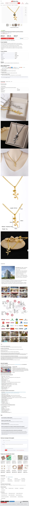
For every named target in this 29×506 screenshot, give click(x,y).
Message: (4, 444)
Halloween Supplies (10, 479)
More (1, 499)
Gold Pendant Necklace (20, 496)
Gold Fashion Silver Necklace (13, 496)
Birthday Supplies (23, 479)
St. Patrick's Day (2, 479)
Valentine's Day (16, 478)
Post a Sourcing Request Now (20, 450)
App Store (2, 501)
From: (4, 440)
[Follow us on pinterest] (27, 501)
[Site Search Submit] (19, 3)
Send (6, 450)
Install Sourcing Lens (4, 502)
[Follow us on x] (24, 501)
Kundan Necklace (22, 488)
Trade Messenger (12, 501)
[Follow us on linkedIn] (20, 502)
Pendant (6, 488)
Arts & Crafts (4, 5)
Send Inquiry (7, 38)
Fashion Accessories (8, 5)
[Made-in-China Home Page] (14, 1)
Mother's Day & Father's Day (17, 479)
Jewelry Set (2, 488)
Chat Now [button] (22, 38)
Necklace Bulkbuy (3, 498)
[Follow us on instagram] (25, 501)
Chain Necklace (16, 5)
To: (4, 442)
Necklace (13, 5)
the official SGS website (17, 364)
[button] (2, 3)
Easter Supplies (23, 478)
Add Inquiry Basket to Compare (14, 27)
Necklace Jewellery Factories (19, 493)
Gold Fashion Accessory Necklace (5, 496)
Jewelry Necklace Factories (4, 493)
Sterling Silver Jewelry (11, 488)
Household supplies (3, 478)
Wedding (9, 478)
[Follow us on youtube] (26, 501)
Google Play (6, 501)
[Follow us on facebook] (23, 501)
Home (1, 5)
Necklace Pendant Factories (12, 493)
